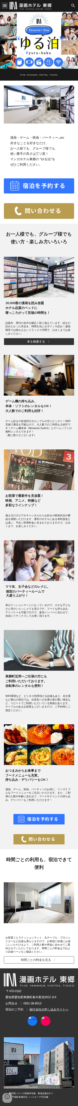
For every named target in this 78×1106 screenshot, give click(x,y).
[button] (5, 5)
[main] (39, 151)
